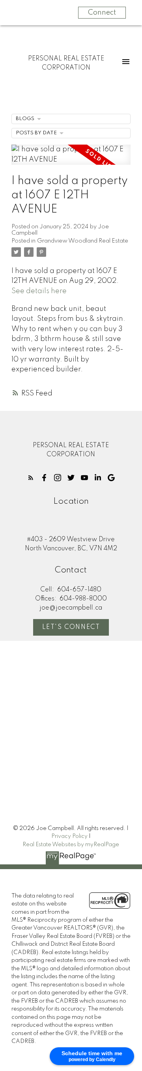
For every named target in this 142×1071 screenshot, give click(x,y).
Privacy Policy (69, 836)
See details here (39, 291)
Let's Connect (71, 627)
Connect (102, 12)
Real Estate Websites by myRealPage (70, 844)
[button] (30, 477)
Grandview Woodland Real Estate (82, 241)
